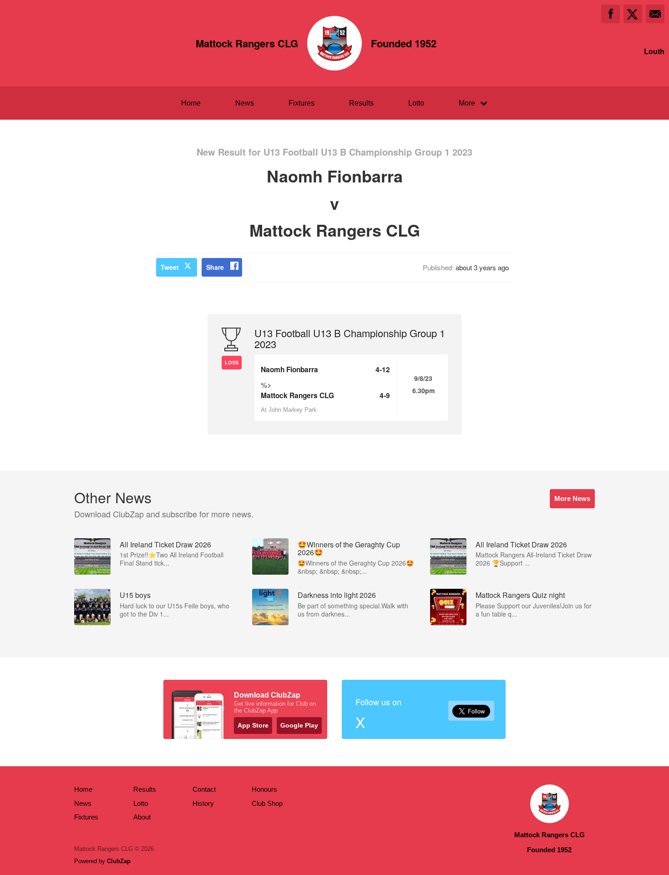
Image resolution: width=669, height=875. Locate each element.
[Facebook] (610, 14)
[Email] (655, 14)
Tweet (170, 267)
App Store (253, 725)
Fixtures (301, 103)
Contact (204, 789)
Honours (264, 789)
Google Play (299, 725)
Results (361, 103)
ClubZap (119, 861)
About (142, 817)
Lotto (416, 103)
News (244, 103)
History (203, 803)
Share (215, 267)
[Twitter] (632, 14)
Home (191, 103)
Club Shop (267, 803)
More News (572, 498)
